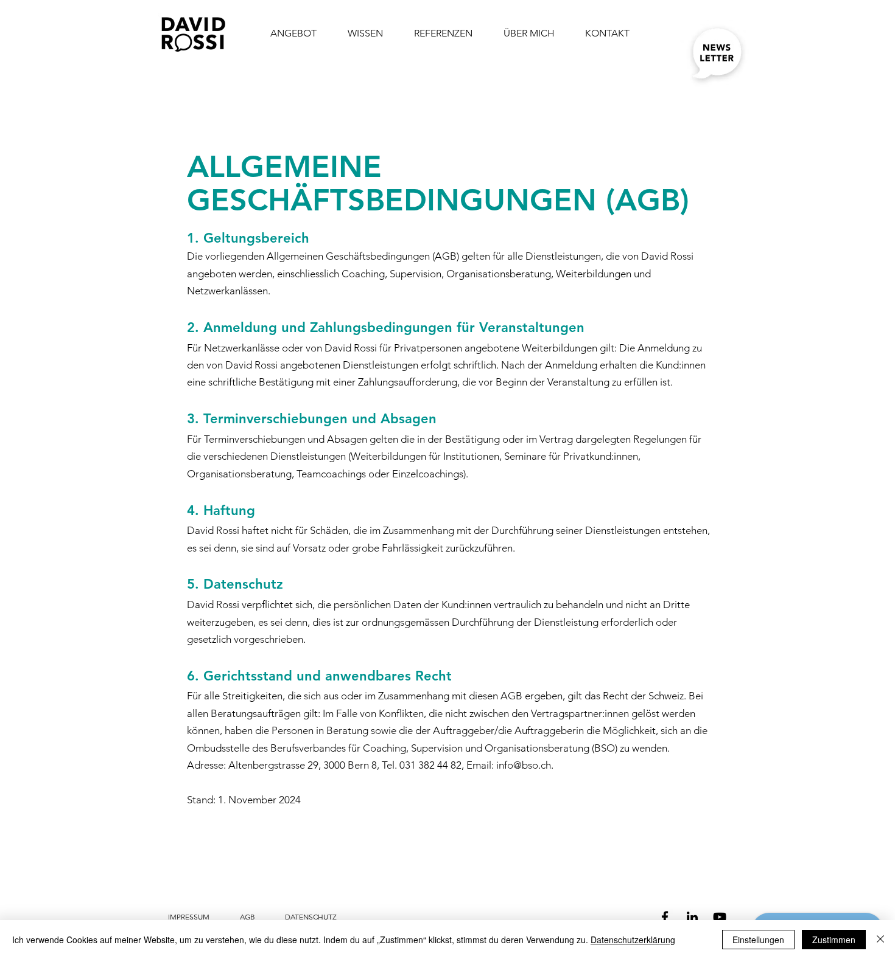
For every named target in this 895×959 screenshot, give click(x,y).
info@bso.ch (523, 765)
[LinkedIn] (692, 917)
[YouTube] (720, 917)
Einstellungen (758, 939)
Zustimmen (833, 939)
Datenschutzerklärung (633, 939)
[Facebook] (665, 917)
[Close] (880, 939)
